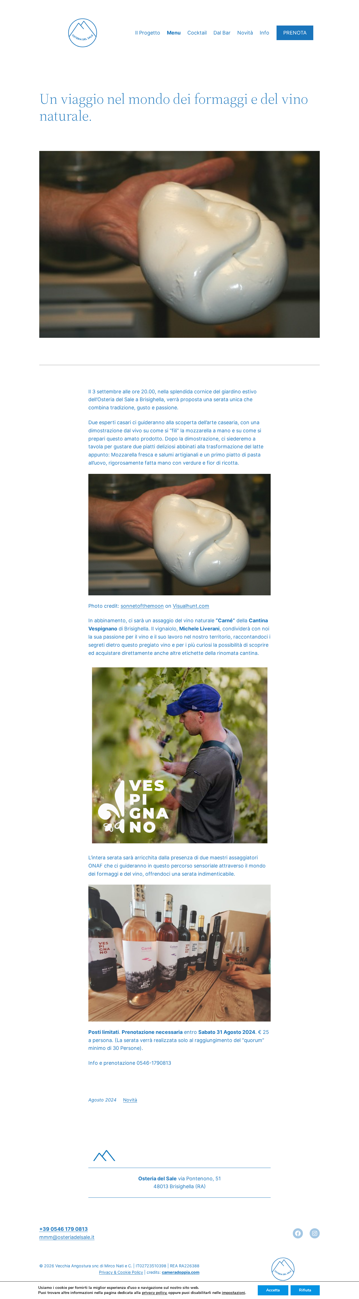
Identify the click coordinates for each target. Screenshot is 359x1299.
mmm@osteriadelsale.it (67, 1237)
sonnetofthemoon (142, 606)
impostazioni (233, 1292)
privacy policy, (154, 1292)
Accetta (273, 1290)
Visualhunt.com (191, 606)
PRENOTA (295, 33)
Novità (130, 1100)
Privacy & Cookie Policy (121, 1272)
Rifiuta (305, 1290)
